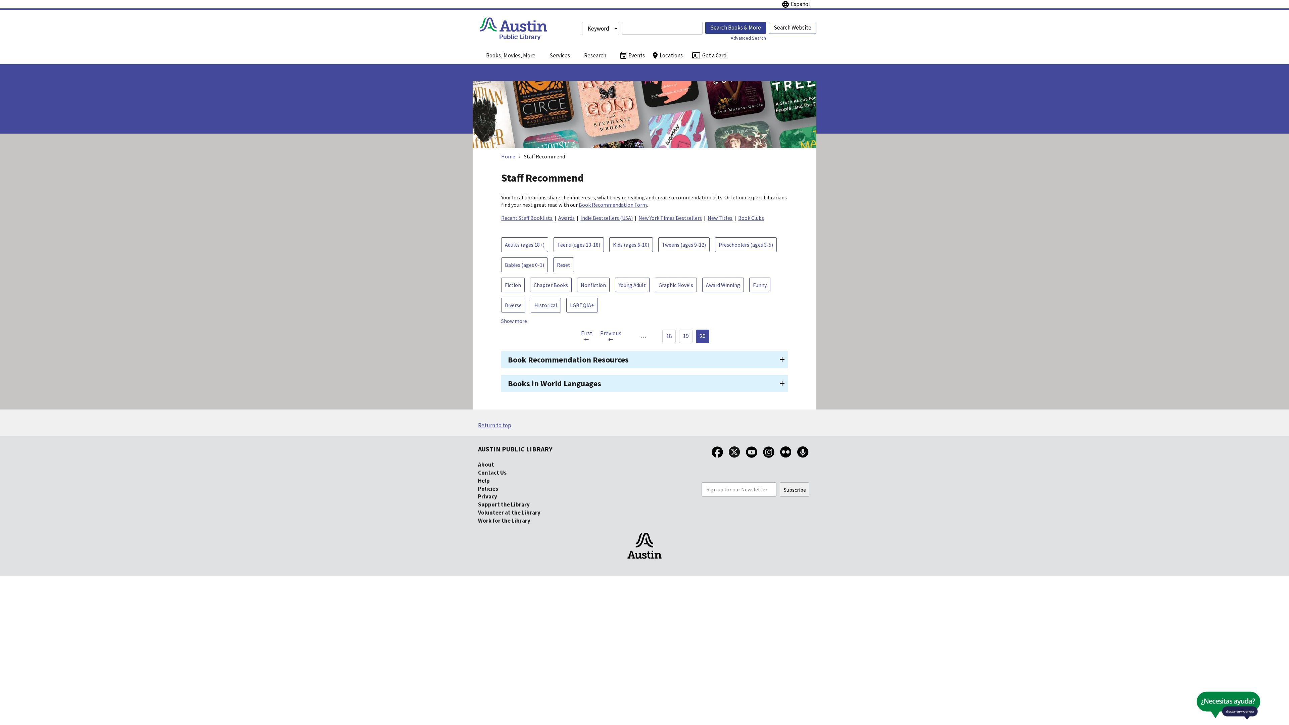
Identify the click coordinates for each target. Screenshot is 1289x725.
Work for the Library (504, 520)
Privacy (487, 496)
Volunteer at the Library (509, 512)
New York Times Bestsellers (670, 217)
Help (484, 480)
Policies (488, 488)
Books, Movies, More (510, 55)
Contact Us (492, 472)
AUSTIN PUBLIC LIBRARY (515, 449)
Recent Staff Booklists (527, 217)
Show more (514, 321)
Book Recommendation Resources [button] (568, 359)
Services (560, 55)
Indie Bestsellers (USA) (606, 217)
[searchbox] (662, 28)
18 (669, 336)
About (486, 464)
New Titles (720, 217)
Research (595, 55)
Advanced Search (748, 38)
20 (702, 336)
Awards (566, 217)
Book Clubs (751, 217)
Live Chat (1212, 707)
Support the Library (504, 504)
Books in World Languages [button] (554, 383)
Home (508, 156)
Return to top (494, 425)
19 (685, 336)
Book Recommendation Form (613, 204)
